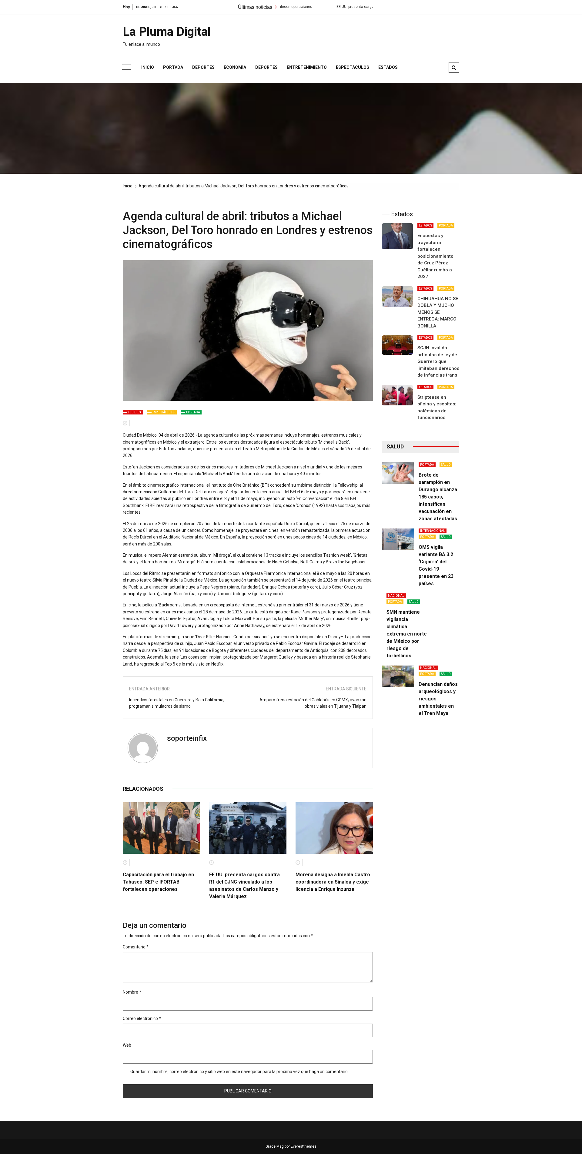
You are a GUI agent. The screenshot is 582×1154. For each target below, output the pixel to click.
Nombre (132, 992)
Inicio (147, 67)
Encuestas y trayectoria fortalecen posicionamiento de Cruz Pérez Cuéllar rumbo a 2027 (435, 256)
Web (127, 1045)
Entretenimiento (307, 67)
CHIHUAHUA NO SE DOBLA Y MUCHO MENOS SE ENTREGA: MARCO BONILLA (437, 312)
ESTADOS (425, 225)
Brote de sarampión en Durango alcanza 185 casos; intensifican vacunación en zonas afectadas (438, 497)
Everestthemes (303, 1146)
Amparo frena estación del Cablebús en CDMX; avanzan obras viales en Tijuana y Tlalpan (312, 703)
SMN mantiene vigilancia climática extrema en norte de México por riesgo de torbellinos (406, 634)
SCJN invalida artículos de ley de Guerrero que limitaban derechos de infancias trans (438, 361)
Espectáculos (352, 67)
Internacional (432, 530)
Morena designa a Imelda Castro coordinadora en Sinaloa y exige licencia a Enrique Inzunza (333, 882)
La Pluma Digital (167, 32)
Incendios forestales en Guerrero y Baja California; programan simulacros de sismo (176, 703)
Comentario (136, 946)
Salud (446, 464)
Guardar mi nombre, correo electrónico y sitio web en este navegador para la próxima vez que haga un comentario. (239, 1071)
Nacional (396, 595)
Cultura (135, 412)
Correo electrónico (142, 1018)
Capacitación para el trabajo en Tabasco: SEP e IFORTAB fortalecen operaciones (158, 882)
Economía (235, 67)
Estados (388, 67)
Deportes (203, 67)
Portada (173, 67)
